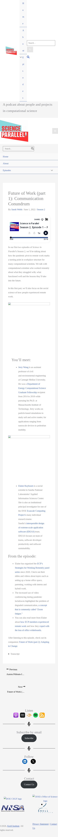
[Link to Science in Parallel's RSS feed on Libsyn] (42, 715)
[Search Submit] (30, 49)
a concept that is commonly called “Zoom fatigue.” (31, 609)
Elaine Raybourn (25, 486)
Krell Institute (13, 826)
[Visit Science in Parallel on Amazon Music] (22, 715)
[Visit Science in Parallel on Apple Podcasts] (15, 715)
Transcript (15, 654)
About (23, 40)
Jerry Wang (23, 367)
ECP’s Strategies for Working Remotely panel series (32, 567)
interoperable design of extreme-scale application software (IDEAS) (31, 527)
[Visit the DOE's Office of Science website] (45, 799)
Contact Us (29, 784)
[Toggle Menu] (20, 57)
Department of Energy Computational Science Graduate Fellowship (32, 388)
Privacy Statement (41, 824)
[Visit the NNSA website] (12, 808)
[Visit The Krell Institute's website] (45, 808)
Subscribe (29, 738)
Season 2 (41, 209)
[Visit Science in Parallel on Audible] (29, 715)
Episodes (23, 77)
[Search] (32, 148)
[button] (28, 57)
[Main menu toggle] (55, 131)
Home (23, 13)
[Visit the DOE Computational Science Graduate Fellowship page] (13, 799)
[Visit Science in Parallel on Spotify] (35, 715)
